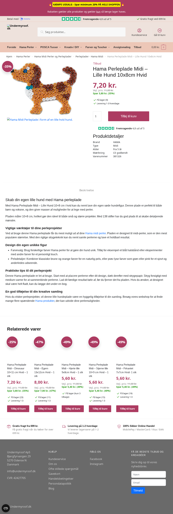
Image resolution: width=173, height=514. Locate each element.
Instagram (96, 464)
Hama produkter (44, 300)
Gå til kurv (159, 35)
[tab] (86, 187)
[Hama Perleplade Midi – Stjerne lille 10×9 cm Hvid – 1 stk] (100, 349)
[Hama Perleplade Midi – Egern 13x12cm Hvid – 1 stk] (45, 349)
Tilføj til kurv (129, 116)
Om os (52, 464)
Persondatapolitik (59, 483)
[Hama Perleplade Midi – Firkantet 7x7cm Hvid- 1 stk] (127, 349)
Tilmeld (138, 490)
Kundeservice (139, 35)
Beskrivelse (86, 190)
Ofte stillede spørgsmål (63, 469)
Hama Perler (23, 56)
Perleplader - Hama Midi (89, 56)
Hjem (9, 56)
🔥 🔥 (86, 4)
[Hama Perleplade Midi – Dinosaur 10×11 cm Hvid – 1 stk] (18, 349)
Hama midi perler (95, 233)
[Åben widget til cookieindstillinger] (6, 508)
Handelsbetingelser (60, 478)
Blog (51, 488)
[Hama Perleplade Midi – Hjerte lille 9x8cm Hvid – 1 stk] (73, 349)
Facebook (96, 459)
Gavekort (54, 473)
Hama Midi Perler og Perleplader (52, 56)
